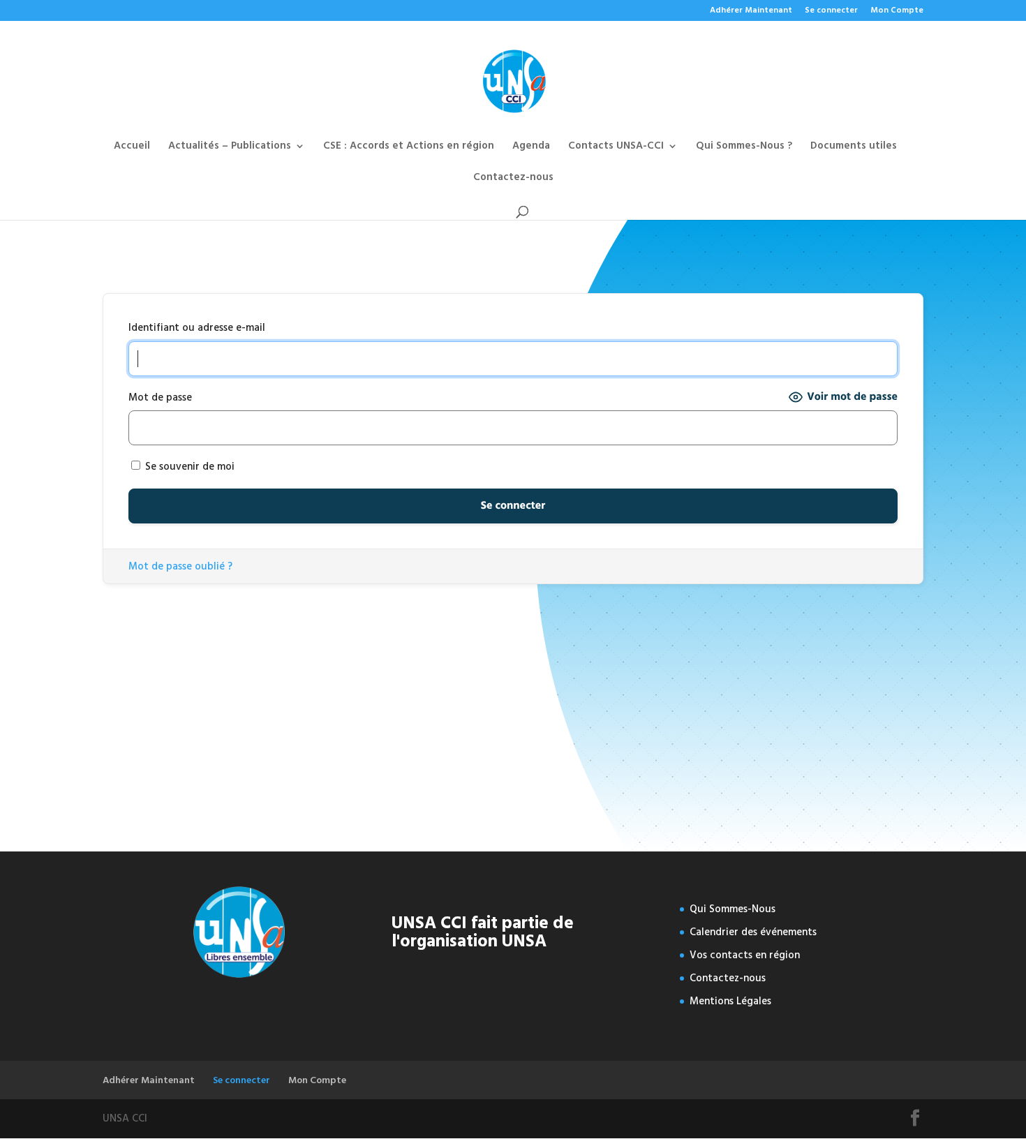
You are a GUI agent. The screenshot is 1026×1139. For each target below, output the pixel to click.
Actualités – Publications (229, 147)
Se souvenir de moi (188, 466)
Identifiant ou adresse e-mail (196, 327)
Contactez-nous (513, 179)
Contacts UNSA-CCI (616, 147)
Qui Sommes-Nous (732, 909)
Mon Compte (896, 11)
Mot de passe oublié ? (180, 566)
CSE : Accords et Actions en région (408, 147)
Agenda (531, 147)
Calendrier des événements (753, 932)
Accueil (132, 147)
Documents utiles (853, 147)
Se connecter (831, 11)
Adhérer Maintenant (751, 11)
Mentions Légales (730, 1001)
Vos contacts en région (745, 955)
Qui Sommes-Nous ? (744, 147)
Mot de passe (160, 397)
